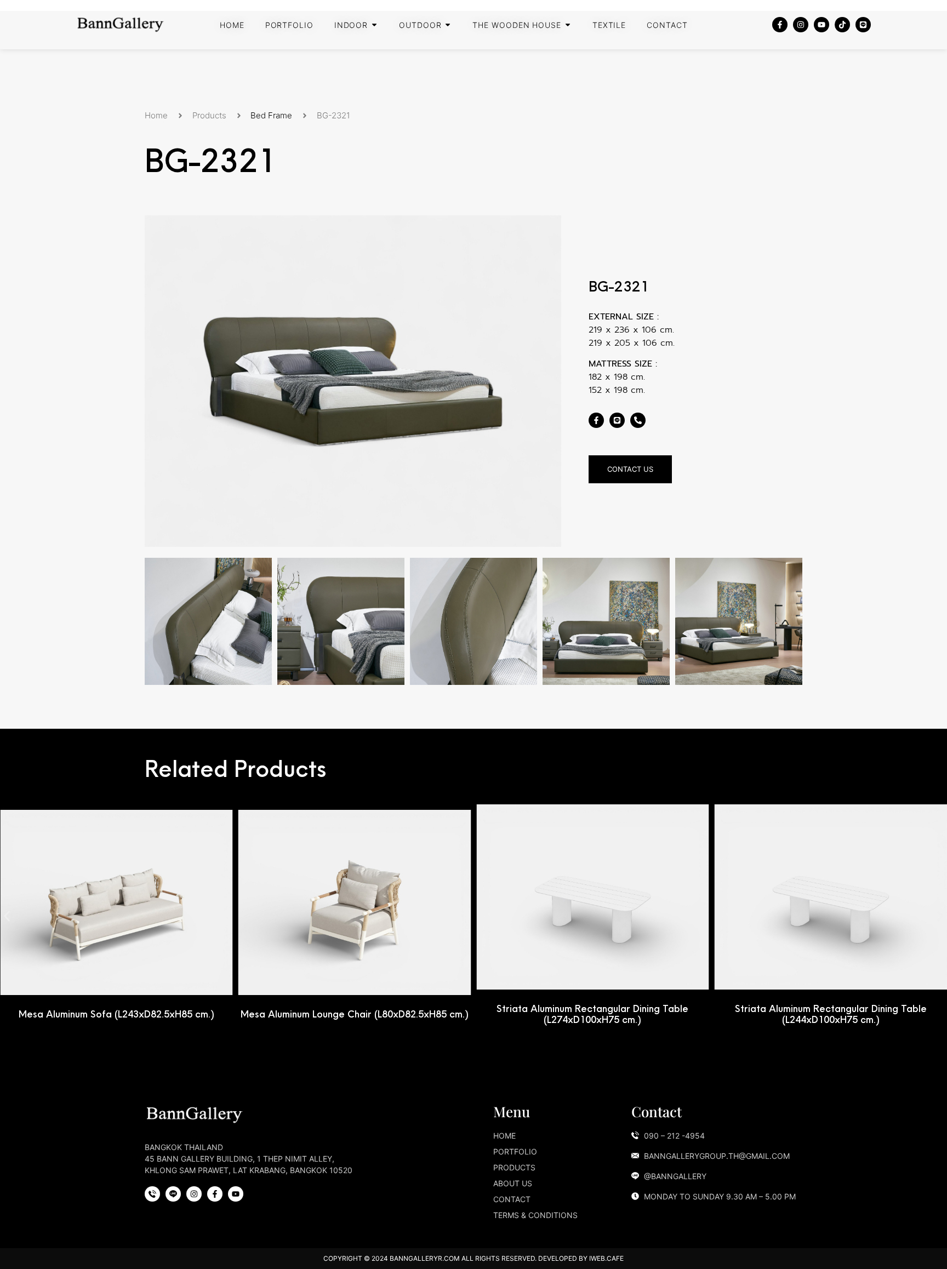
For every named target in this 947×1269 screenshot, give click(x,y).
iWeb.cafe (606, 1258)
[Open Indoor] (374, 25)
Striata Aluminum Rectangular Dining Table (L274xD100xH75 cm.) (592, 1014)
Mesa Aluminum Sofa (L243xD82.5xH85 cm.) (116, 1014)
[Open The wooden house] (568, 25)
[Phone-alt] (638, 420)
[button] (7, 916)
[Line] (863, 24)
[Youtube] (821, 24)
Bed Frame (271, 115)
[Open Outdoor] (448, 25)
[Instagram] (800, 24)
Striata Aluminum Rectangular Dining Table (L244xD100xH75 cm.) (831, 1014)
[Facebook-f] (780, 24)
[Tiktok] (842, 24)
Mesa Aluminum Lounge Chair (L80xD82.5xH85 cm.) (355, 1014)
